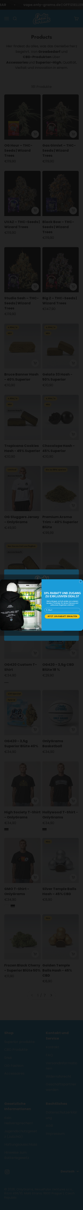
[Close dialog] (80, 581)
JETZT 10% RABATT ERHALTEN (62, 616)
